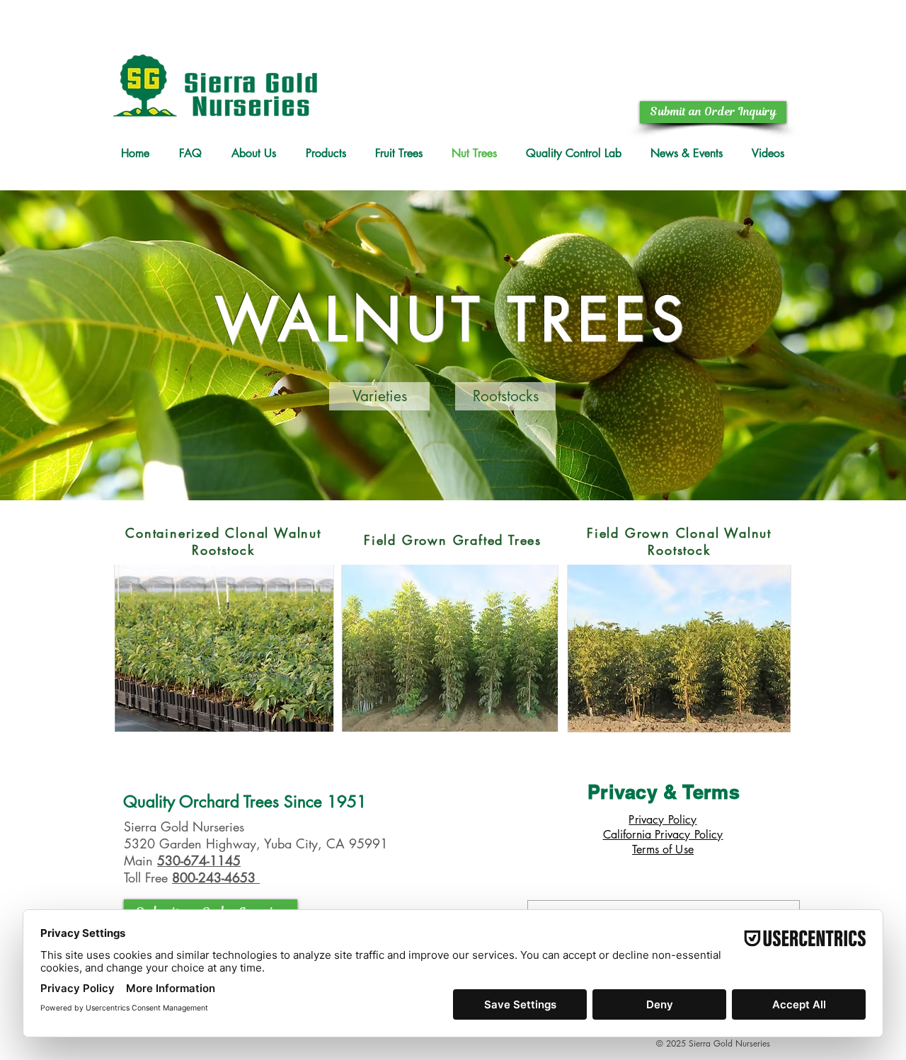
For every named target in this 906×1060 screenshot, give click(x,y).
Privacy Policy (662, 819)
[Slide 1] (453, 465)
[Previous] (77, 345)
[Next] (828, 345)
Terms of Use (663, 849)
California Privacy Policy (663, 834)
